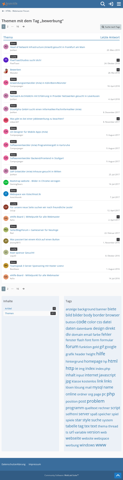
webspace (101, 438)
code (81, 322)
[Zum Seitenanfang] (117, 475)
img (82, 368)
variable (80, 432)
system (107, 420)
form (95, 340)
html (113, 361)
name (108, 387)
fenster (71, 340)
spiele (70, 420)
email (88, 334)
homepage (93, 361)
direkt (110, 328)
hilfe (100, 353)
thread (113, 426)
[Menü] (119, 4)
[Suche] (103, 4)
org (90, 394)
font (88, 340)
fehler (106, 334)
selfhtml (72, 414)
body (88, 315)
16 (17, 26)
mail (88, 387)
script (115, 407)
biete (112, 308)
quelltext (91, 408)
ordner (82, 394)
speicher (104, 414)
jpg (68, 381)
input (80, 375)
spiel (115, 414)
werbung (72, 445)
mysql (97, 387)
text (93, 426)
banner (101, 309)
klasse (76, 381)
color (91, 321)
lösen (70, 387)
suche (96, 419)
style (86, 419)
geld (96, 347)
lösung (79, 387)
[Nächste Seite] (23, 26)
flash (80, 340)
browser (113, 315)
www (101, 445)
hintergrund (74, 361)
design (98, 328)
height (90, 354)
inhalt (70, 375)
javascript (107, 375)
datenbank (84, 328)
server (84, 413)
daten (71, 328)
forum (72, 346)
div (68, 334)
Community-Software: (62, 475)
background (86, 309)
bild (69, 315)
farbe (97, 334)
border (99, 315)
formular (106, 340)
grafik (70, 354)
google (110, 346)
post (82, 401)
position (72, 401)
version (93, 432)
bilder (78, 315)
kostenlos (89, 381)
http (70, 368)
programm (75, 407)
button (71, 322)
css (99, 321)
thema (102, 426)
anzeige (71, 309)
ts (67, 432)
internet (91, 375)
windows (87, 445)
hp (105, 361)
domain (77, 334)
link (100, 381)
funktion (85, 347)
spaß (93, 414)
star (78, 419)
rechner (104, 408)
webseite (73, 438)
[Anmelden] (111, 4)
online (71, 394)
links (108, 381)
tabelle (71, 426)
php (111, 394)
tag (81, 426)
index (90, 368)
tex (87, 426)
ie (76, 368)
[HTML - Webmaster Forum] (9, 4)
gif (102, 346)
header (80, 354)
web (104, 432)
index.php (103, 368)
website (87, 438)
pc (104, 394)
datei (107, 321)
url (71, 432)
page (97, 394)
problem (96, 401)
